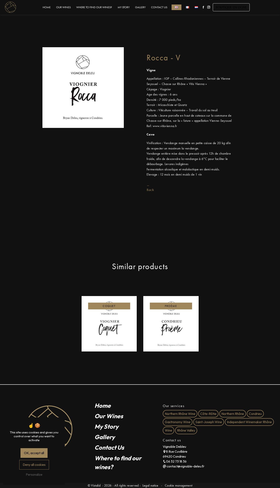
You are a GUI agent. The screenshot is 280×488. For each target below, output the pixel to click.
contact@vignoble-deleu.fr (185, 466)
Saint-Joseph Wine (208, 422)
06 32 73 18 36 (176, 461)
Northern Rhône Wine (180, 414)
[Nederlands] (196, 7)
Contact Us (159, 7)
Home (47, 7)
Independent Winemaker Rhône (249, 422)
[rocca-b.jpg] (83, 87)
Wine (168, 430)
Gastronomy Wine (177, 422)
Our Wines (63, 7)
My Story (124, 7)
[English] (176, 7)
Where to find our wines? (94, 7)
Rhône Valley (186, 430)
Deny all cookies (34, 465)
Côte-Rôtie (208, 414)
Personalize (34, 474)
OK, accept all (34, 453)
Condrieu (255, 414)
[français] (187, 7)
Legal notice (150, 485)
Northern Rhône (232, 414)
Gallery (140, 7)
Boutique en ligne (231, 7)
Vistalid (96, 485)
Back (150, 190)
